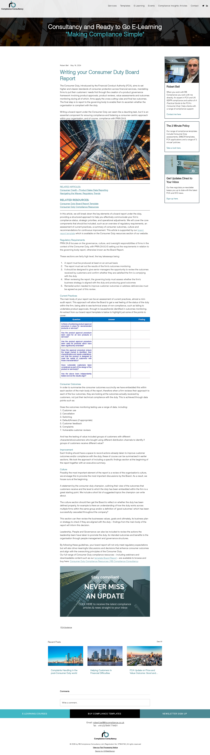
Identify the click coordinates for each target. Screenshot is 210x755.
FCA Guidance (66, 627)
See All (159, 641)
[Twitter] (203, 5)
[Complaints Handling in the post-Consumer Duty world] (65, 656)
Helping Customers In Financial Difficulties (101, 671)
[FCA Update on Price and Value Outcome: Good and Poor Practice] (144, 656)
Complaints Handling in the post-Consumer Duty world (64, 671)
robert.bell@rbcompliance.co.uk (108, 722)
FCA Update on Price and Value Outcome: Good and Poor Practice (143, 671)
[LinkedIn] (207, 5)
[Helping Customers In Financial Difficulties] (105, 656)
